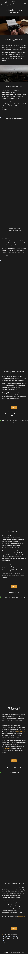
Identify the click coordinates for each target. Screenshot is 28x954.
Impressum (11, 949)
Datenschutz (18, 949)
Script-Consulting (20, 731)
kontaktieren (14, 393)
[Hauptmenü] (25, 3)
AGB (23, 949)
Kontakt (5, 949)
